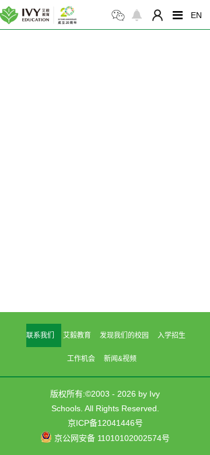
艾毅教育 (77, 335)
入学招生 (172, 335)
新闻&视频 (120, 359)
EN (196, 15)
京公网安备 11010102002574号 (111, 438)
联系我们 (40, 335)
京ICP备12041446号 (105, 423)
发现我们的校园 (124, 335)
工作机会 (81, 359)
